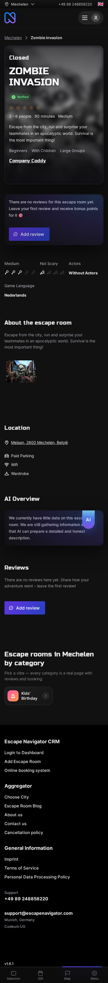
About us (13, 814)
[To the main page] (10, 17)
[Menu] (91, 17)
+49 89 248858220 (75, 4)
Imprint (11, 859)
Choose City (16, 797)
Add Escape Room (22, 761)
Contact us (15, 823)
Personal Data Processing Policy (37, 877)
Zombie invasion (46, 37)
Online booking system (27, 770)
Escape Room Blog (23, 805)
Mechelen (13, 37)
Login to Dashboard (23, 752)
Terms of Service (21, 868)
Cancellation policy (23, 832)
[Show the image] (21, 372)
